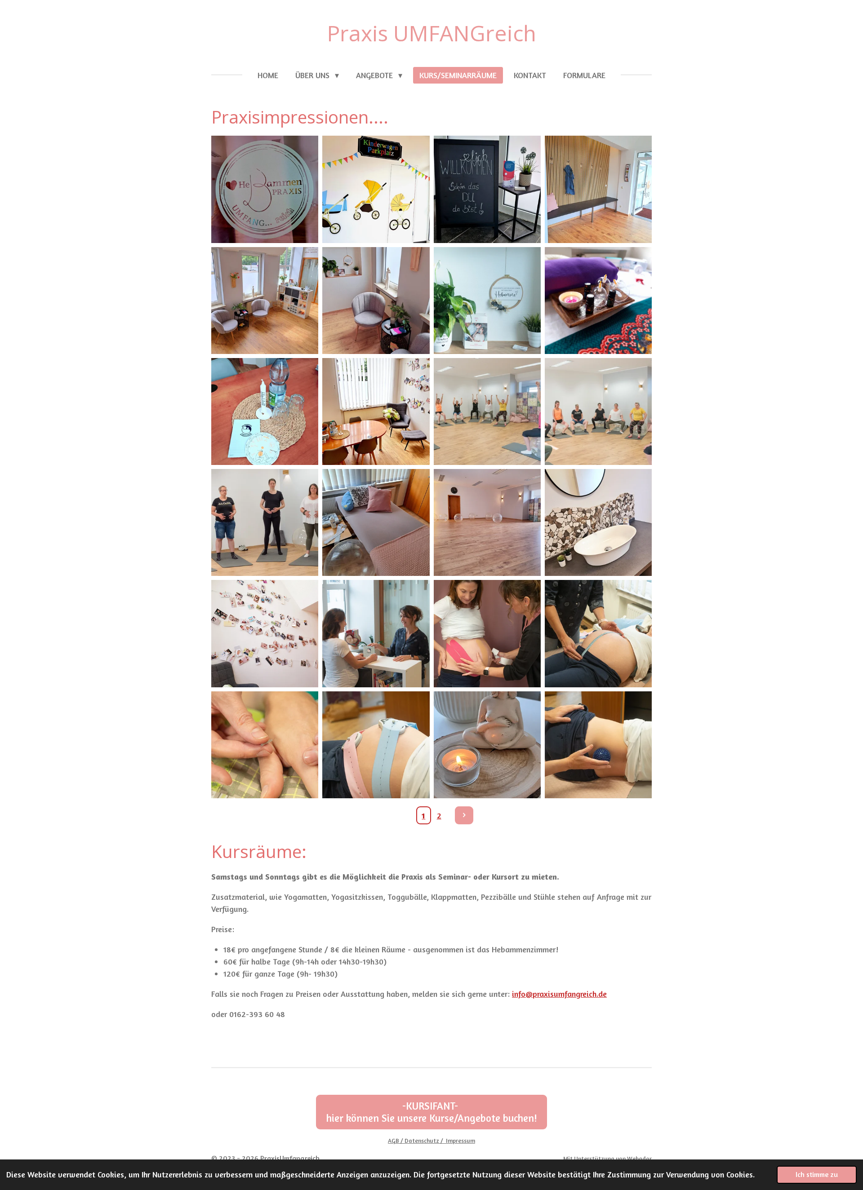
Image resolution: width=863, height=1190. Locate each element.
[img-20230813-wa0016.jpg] (376, 189)
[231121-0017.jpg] (376, 633)
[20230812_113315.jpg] (598, 522)
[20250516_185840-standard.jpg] (487, 744)
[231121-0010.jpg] (376, 744)
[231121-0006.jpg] (598, 633)
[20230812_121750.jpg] (487, 522)
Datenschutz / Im (429, 1140)
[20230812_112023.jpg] (376, 411)
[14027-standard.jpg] (487, 189)
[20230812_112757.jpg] (376, 522)
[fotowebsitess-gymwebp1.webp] (598, 411)
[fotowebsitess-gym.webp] (487, 411)
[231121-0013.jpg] (264, 744)
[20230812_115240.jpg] (598, 189)
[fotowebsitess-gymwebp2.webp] (264, 522)
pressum (464, 1140)
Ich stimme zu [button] (817, 1174)
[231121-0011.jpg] (598, 744)
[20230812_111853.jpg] (264, 189)
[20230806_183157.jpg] (598, 300)
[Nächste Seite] (464, 815)
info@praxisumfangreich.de (559, 994)
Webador (639, 1158)
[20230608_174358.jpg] (264, 633)
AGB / (396, 1140)
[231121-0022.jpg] (487, 300)
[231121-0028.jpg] (487, 633)
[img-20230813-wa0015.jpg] (376, 300)
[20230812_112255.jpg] (264, 411)
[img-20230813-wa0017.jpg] (264, 300)
